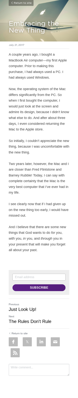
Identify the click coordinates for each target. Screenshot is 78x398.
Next (11, 316)
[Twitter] (27, 341)
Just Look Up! (22, 309)
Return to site (23, 3)
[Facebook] (13, 341)
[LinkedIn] (41, 341)
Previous (14, 304)
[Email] (55, 341)
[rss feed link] (15, 352)
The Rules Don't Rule (30, 321)
